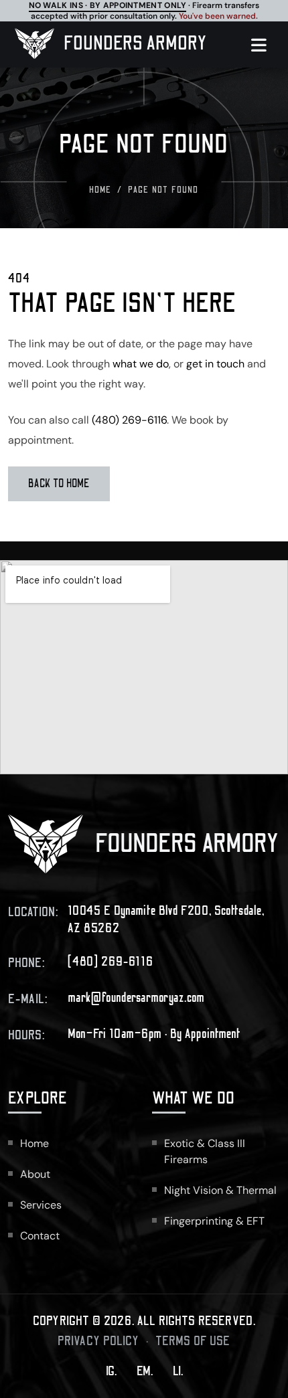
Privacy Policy (98, 1341)
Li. (178, 1371)
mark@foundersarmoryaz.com (136, 997)
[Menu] (265, 45)
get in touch (215, 364)
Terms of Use (192, 1341)
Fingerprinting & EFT (214, 1221)
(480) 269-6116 (129, 420)
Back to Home (59, 483)
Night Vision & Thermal (220, 1190)
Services (41, 1205)
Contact (40, 1236)
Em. (145, 1371)
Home (100, 190)
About (35, 1174)
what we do (141, 364)
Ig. (111, 1371)
